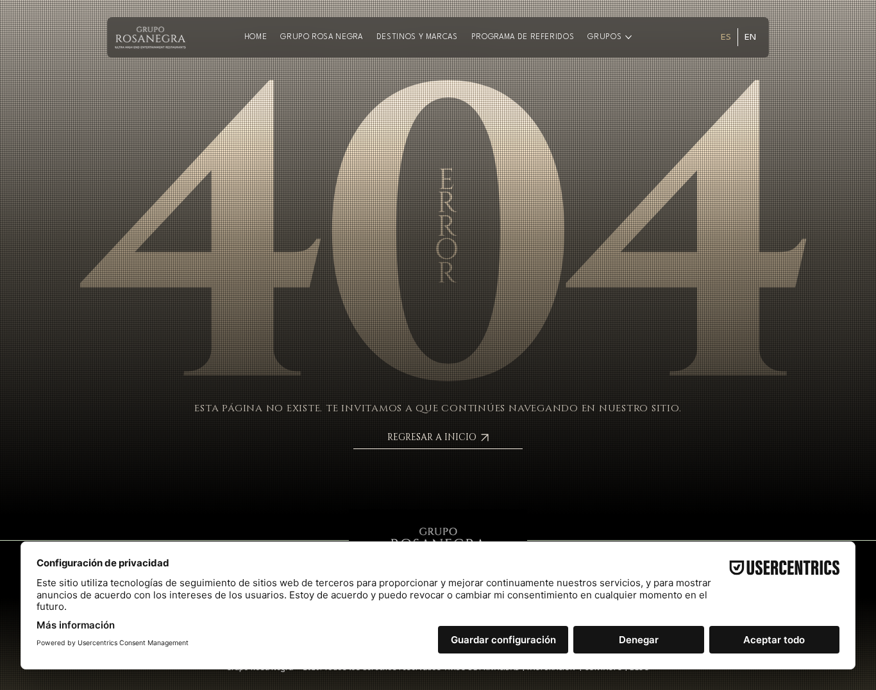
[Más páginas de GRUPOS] (628, 37)
